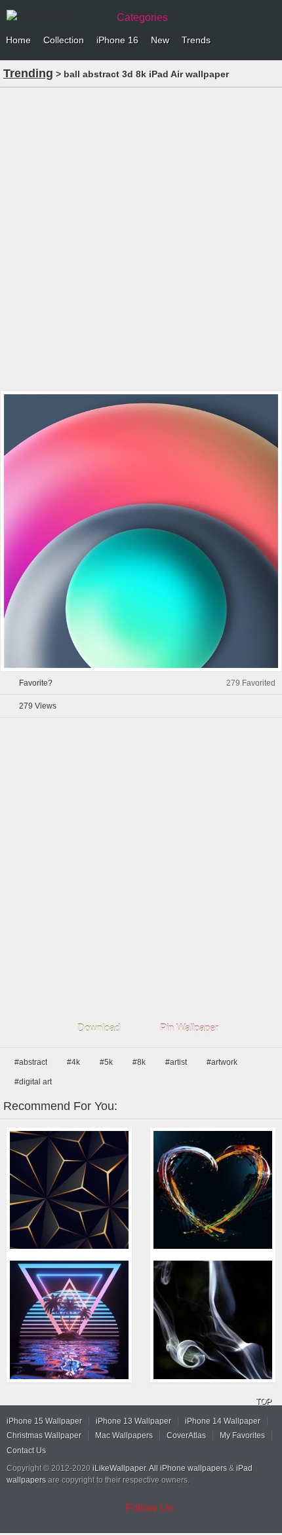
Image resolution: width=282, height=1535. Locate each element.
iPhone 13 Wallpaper (133, 1421)
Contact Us (26, 1450)
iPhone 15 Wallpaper (44, 1421)
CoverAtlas (186, 1435)
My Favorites (242, 1435)
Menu (268, 40)
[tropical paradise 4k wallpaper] (69, 1320)
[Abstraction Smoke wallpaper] (212, 1320)
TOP (264, 1401)
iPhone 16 (117, 40)
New (160, 40)
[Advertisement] (141, 238)
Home (18, 40)
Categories (142, 17)
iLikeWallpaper (119, 1468)
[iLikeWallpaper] (56, 16)
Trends (196, 40)
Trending (28, 73)
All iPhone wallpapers (188, 1468)
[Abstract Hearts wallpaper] (212, 1190)
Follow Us (149, 1508)
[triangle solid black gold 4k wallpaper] (69, 1190)
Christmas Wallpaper (44, 1435)
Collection (63, 40)
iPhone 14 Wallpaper (222, 1421)
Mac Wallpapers (124, 1435)
